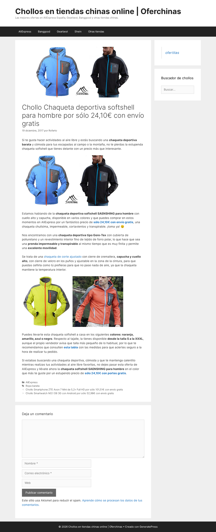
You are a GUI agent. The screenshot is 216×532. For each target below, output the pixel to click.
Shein (78, 31)
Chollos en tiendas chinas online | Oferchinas (98, 11)
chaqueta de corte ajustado (63, 256)
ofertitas (172, 53)
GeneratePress (149, 526)
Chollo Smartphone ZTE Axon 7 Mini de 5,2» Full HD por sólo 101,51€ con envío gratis (74, 389)
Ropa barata (32, 385)
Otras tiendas (96, 31)
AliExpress (25, 31)
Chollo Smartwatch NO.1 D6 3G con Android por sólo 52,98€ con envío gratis (70, 393)
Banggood (44, 31)
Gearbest (62, 31)
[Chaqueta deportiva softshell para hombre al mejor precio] (72, 326)
